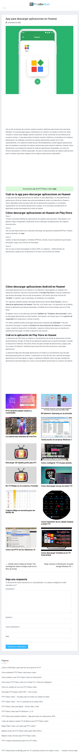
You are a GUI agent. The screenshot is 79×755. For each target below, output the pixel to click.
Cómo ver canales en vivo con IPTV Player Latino (19, 687)
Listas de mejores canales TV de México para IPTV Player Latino (25, 721)
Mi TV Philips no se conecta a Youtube (22, 486)
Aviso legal (73, 751)
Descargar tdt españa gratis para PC (21, 463)
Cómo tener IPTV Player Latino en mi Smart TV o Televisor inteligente (27, 682)
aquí (54, 189)
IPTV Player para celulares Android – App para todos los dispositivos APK (28, 716)
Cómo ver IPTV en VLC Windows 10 (20, 550)
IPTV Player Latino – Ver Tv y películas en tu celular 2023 (22, 702)
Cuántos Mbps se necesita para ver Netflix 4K (20, 511)
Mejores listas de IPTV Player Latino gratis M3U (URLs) (22, 731)
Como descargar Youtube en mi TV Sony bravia (56, 554)
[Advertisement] (39, 111)
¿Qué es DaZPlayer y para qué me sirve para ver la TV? (21, 668)
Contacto (65, 751)
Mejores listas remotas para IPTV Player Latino (19, 736)
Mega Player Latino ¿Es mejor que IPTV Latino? (19, 726)
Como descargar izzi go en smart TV (56, 486)
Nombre (9, 617)
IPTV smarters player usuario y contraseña (19, 412)
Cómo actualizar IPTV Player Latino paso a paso (19, 672)
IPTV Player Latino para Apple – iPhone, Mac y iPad (20, 707)
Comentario (10, 589)
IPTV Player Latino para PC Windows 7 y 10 (17, 711)
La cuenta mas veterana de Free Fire (21, 436)
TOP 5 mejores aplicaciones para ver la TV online (19, 741)
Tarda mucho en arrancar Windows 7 (56, 440)
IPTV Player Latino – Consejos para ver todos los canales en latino (26, 697)
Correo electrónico (13, 627)
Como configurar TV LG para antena (56, 463)
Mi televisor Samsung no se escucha (56, 413)
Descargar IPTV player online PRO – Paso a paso (19, 692)
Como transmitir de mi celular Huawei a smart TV (57, 523)
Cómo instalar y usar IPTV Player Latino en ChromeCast (21, 677)
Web (7, 636)
